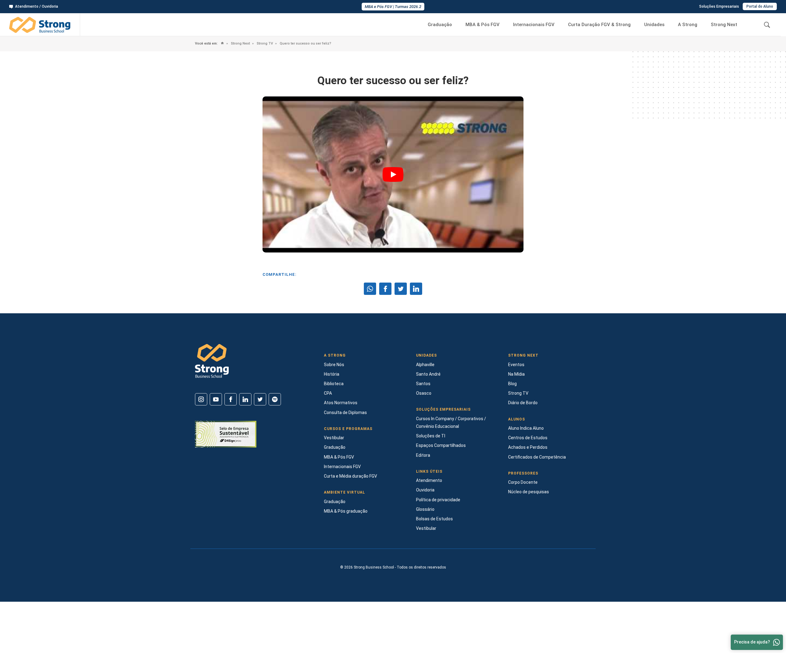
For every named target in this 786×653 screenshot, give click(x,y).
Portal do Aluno (759, 6)
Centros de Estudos (527, 437)
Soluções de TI (430, 435)
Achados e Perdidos (527, 447)
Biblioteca (334, 383)
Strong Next (724, 24)
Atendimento (429, 480)
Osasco (423, 393)
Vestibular (334, 437)
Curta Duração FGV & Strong (599, 24)
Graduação (440, 24)
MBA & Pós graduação (346, 511)
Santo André (428, 374)
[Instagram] (201, 399)
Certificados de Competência (537, 457)
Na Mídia (516, 374)
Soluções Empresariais (719, 6)
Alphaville (425, 364)
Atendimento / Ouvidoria (36, 6)
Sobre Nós (334, 364)
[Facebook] (230, 399)
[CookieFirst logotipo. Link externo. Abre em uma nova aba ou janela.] (7, 627)
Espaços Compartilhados (441, 445)
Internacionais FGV (533, 24)
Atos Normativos (340, 402)
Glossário (425, 509)
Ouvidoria (425, 489)
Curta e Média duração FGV (350, 476)
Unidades (654, 24)
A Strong (687, 24)
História (331, 374)
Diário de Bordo (523, 402)
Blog (512, 383)
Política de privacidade (438, 499)
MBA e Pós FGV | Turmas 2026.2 (393, 6)
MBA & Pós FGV (482, 24)
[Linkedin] (245, 399)
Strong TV (264, 43)
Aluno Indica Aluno (526, 428)
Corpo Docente (523, 482)
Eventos (516, 364)
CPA (328, 393)
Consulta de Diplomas (345, 412)
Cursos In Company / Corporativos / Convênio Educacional (451, 422)
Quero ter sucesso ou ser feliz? (305, 43)
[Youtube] (216, 399)
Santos (423, 383)
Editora (423, 455)
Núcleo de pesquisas (528, 491)
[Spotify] (275, 399)
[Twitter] (260, 399)
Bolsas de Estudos (434, 518)
